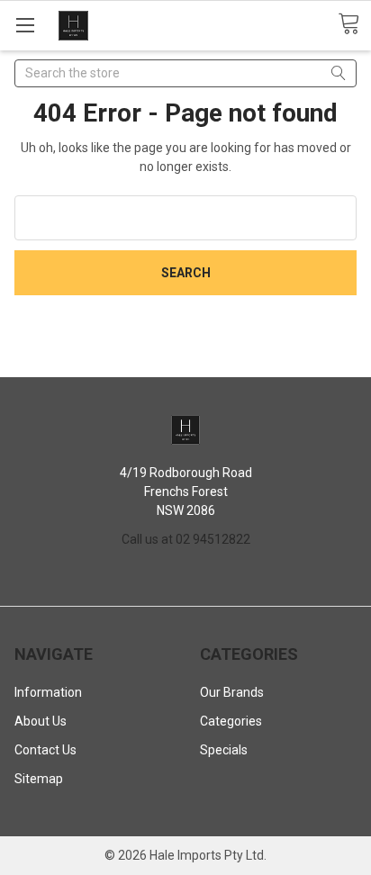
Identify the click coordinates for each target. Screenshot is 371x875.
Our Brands (232, 692)
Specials (224, 750)
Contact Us (45, 750)
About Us (40, 721)
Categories (231, 721)
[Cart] (354, 24)
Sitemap (38, 778)
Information (48, 692)
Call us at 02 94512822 (186, 539)
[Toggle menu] (25, 25)
